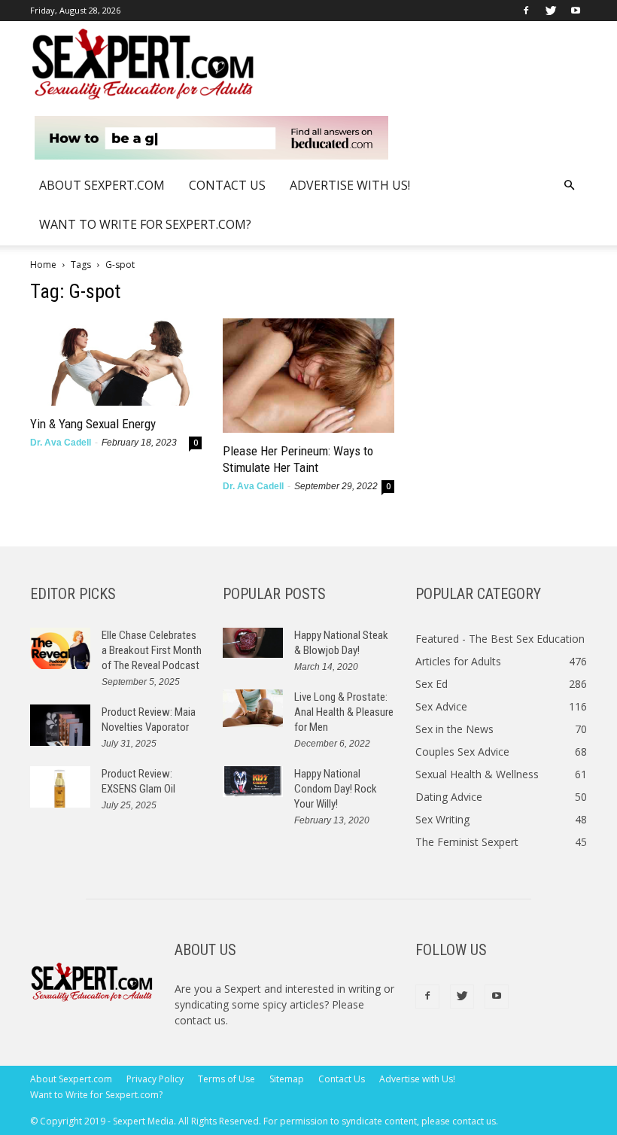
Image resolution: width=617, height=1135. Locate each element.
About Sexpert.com (102, 185)
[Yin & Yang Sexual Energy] (116, 362)
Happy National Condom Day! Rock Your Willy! (335, 789)
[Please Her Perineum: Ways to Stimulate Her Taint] (308, 375)
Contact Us (227, 185)
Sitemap (286, 1079)
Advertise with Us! (350, 185)
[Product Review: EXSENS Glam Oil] (60, 787)
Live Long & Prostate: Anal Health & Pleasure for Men (344, 712)
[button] (569, 185)
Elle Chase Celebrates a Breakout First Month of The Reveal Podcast (152, 650)
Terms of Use (226, 1079)
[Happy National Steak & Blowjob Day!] (253, 643)
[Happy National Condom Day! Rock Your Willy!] (253, 782)
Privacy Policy (155, 1079)
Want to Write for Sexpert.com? (145, 224)
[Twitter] (550, 10)
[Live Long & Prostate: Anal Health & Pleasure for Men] (253, 708)
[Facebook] (526, 10)
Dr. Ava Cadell (60, 442)
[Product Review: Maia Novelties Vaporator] (60, 725)
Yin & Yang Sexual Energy (93, 423)
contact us (200, 1020)
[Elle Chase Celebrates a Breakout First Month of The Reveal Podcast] (60, 648)
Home (43, 264)
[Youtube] (575, 10)
